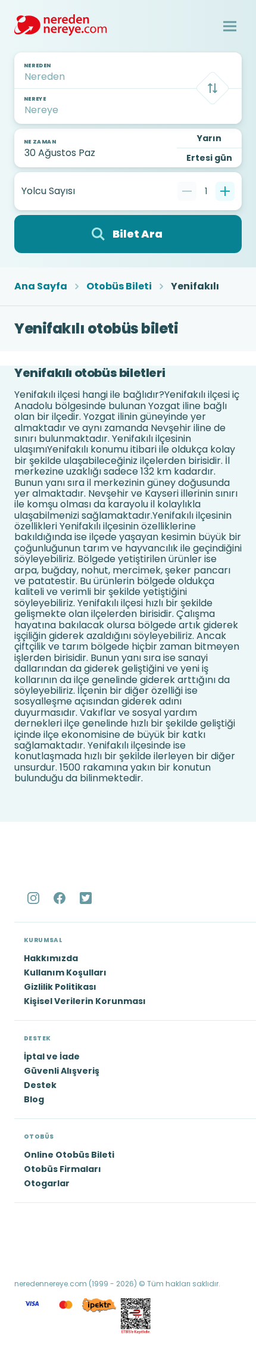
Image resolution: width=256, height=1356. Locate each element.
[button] (230, 26)
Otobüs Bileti (119, 286)
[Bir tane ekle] (225, 191)
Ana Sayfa (40, 286)
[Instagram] (34, 898)
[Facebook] (60, 898)
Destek (40, 1085)
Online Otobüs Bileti (69, 1155)
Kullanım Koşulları (65, 972)
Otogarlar (47, 1183)
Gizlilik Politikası (60, 987)
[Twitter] (87, 898)
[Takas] (212, 88)
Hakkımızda (51, 958)
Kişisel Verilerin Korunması (85, 1001)
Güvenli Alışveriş (61, 1071)
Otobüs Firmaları (62, 1169)
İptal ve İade (52, 1056)
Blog (34, 1099)
